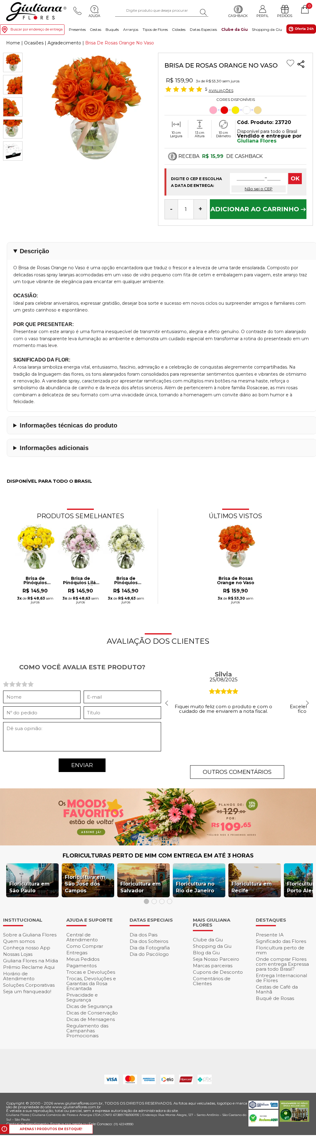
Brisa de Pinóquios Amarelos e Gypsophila (35, 580)
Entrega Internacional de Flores (281, 978)
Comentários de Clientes (212, 981)
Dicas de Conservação (92, 1013)
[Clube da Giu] (158, 844)
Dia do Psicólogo (149, 954)
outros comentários (237, 772)
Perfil (262, 16)
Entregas (76, 953)
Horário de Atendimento (19, 976)
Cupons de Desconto (218, 972)
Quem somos (19, 941)
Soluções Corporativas (29, 985)
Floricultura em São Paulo (29, 887)
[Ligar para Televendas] (77, 10)
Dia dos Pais (143, 935)
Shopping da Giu (267, 29)
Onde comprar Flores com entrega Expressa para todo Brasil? (282, 964)
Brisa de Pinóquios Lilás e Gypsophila (80, 580)
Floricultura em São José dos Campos (85, 884)
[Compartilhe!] (300, 65)
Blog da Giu (206, 953)
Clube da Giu (234, 29)
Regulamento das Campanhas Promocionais (87, 1031)
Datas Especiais (203, 29)
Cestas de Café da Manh (277, 989)
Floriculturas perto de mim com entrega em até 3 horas (158, 855)
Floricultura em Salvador (140, 887)
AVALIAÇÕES (221, 90)
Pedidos (284, 16)
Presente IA (270, 935)
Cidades (178, 29)
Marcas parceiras (212, 966)
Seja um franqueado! (27, 991)
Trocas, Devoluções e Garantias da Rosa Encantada (91, 983)
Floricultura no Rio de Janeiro (195, 887)
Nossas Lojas (17, 954)
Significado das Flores (281, 941)
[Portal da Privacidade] (263, 1107)
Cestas (95, 29)
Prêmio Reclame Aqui (29, 967)
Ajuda (94, 16)
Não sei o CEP (258, 188)
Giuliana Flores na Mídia (30, 961)
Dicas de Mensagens (90, 1019)
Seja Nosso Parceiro (216, 959)
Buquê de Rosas (275, 998)
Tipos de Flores (155, 29)
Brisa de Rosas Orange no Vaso (235, 580)
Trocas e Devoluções (90, 972)
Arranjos (130, 29)
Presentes (77, 29)
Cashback (238, 16)
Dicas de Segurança (89, 1006)
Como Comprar (84, 946)
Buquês (112, 29)
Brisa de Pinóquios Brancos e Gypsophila (126, 580)
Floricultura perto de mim (280, 950)
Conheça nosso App (26, 948)
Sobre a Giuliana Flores (29, 935)
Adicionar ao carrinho (255, 209)
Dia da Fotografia (150, 948)
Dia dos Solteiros (149, 941)
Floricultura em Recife (251, 887)
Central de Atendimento (82, 937)
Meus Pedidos (82, 959)
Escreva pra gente (66, 1123)
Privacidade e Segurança (82, 997)
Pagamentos (81, 966)
